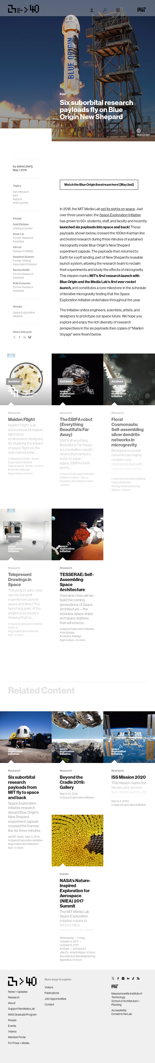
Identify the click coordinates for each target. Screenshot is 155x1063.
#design (25, 469)
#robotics (14, 469)
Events (12, 1025)
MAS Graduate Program (22, 1014)
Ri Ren (29, 466)
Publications (52, 993)
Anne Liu (13, 627)
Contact (49, 1004)
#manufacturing (130, 486)
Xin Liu (84, 477)
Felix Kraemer (16, 466)
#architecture (80, 481)
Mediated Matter (20, 458)
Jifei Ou (64, 952)
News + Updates (17, 991)
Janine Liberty (24, 166)
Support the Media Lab (21, 1008)
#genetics (65, 959)
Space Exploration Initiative (120, 215)
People (12, 1020)
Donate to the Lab (121, 1014)
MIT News (18, 836)
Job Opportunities (55, 998)
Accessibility (119, 1010)
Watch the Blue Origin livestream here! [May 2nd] (99, 185)
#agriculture (15, 473)
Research (13, 997)
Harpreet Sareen (121, 482)
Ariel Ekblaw (67, 632)
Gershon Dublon (69, 477)
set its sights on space (118, 209)
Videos (12, 1031)
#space (115, 489)
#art (90, 481)
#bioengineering (85, 956)
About (11, 1003)
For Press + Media (18, 1043)
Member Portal (17, 1037)
